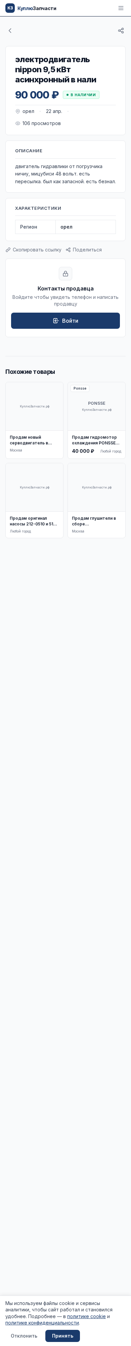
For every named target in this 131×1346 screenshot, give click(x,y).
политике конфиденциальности (42, 1322)
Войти (70, 320)
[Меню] (121, 8)
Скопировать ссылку (37, 249)
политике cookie (86, 1316)
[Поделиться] (121, 31)
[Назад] (10, 31)
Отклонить (24, 1336)
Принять (62, 1336)
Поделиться (87, 249)
